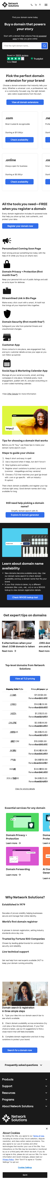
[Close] (47, 1129)
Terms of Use (38, 1136)
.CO (14, 704)
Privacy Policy (8, 1159)
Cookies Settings (25, 1167)
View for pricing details (25, 789)
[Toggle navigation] (45, 5)
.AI (14, 759)
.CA (14, 713)
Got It (25, 1175)
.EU (14, 750)
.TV (14, 722)
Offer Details (12, 394)
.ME (14, 778)
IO (15, 769)
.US (14, 695)
